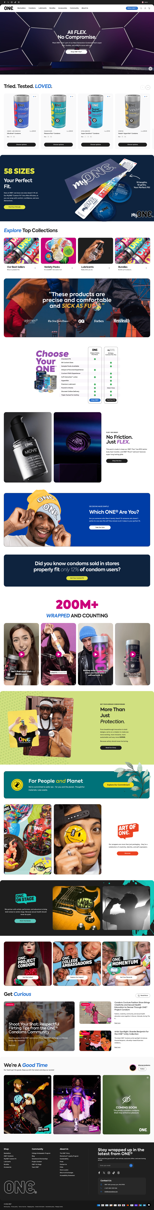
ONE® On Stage (36, 1164)
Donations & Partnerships (40, 1159)
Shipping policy (30, 1206)
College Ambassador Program (41, 1153)
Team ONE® (35, 1167)
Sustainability (64, 1159)
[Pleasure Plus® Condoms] (58, 111)
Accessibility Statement (67, 1175)
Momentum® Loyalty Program (69, 1156)
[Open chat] (149, 1205)
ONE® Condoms (8, 1156)
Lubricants (7, 1161)
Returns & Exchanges (66, 1173)
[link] (132, 8)
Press (61, 1161)
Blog (33, 1156)
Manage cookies (59, 1206)
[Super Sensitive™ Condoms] (95, 111)
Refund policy (7, 1206)
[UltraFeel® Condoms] (21, 111)
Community (10, 1004)
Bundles (6, 1164)
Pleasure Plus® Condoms (52, 133)
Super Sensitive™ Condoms (90, 133)
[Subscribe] (131, 1165)
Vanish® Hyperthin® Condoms (128, 133)
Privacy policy (14, 1206)
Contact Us (63, 1164)
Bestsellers (7, 1153)
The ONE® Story (65, 1153)
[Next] (148, 87)
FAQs (61, 1167)
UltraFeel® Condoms (14, 133)
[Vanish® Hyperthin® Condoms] (132, 111)
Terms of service (22, 1206)
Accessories (7, 1167)
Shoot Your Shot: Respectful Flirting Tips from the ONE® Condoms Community (34, 1028)
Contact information (40, 1206)
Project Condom (37, 1161)
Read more (12, 1045)
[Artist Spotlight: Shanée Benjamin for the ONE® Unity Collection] (95, 1041)
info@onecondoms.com (111, 1191)
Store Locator (64, 1170)
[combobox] (146, 2)
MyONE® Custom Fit (10, 1159)
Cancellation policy (49, 1206)
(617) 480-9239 (110, 1188)
